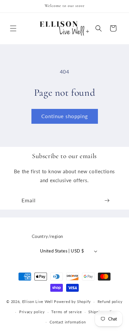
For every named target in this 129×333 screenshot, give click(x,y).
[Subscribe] (107, 200)
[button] (13, 28)
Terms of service (66, 312)
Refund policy (110, 301)
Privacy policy (32, 312)
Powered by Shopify (72, 301)
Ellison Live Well (37, 301)
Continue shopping (64, 116)
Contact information (68, 322)
